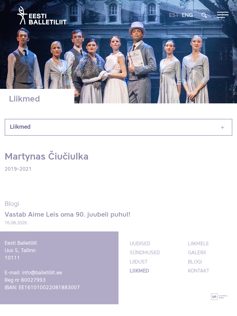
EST (174, 15)
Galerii (197, 253)
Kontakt (198, 271)
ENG (187, 15)
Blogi (195, 262)
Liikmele (198, 244)
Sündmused (145, 253)
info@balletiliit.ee (42, 273)
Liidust (139, 262)
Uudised (140, 244)
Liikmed (20, 127)
